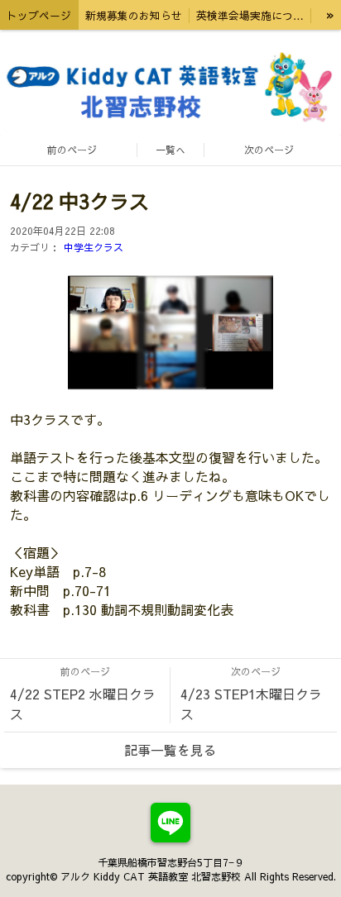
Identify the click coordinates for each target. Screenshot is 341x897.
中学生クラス (93, 247)
